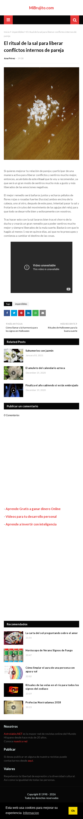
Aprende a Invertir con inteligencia (31, 524)
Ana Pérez (9, 58)
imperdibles (18, 31)
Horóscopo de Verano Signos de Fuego (49, 650)
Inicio (7, 31)
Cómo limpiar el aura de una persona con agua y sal (50, 669)
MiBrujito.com (41, 7)
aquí (30, 760)
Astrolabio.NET (13, 733)
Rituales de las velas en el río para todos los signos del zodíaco (52, 686)
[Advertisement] (41, 573)
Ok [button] (73, 810)
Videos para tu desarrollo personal (31, 516)
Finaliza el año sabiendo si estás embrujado (51, 385)
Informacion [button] (31, 813)
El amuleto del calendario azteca (45, 368)
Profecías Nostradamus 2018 (43, 702)
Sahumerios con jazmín (39, 350)
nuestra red (20, 741)
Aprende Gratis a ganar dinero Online (33, 509)
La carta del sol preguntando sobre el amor (51, 633)
